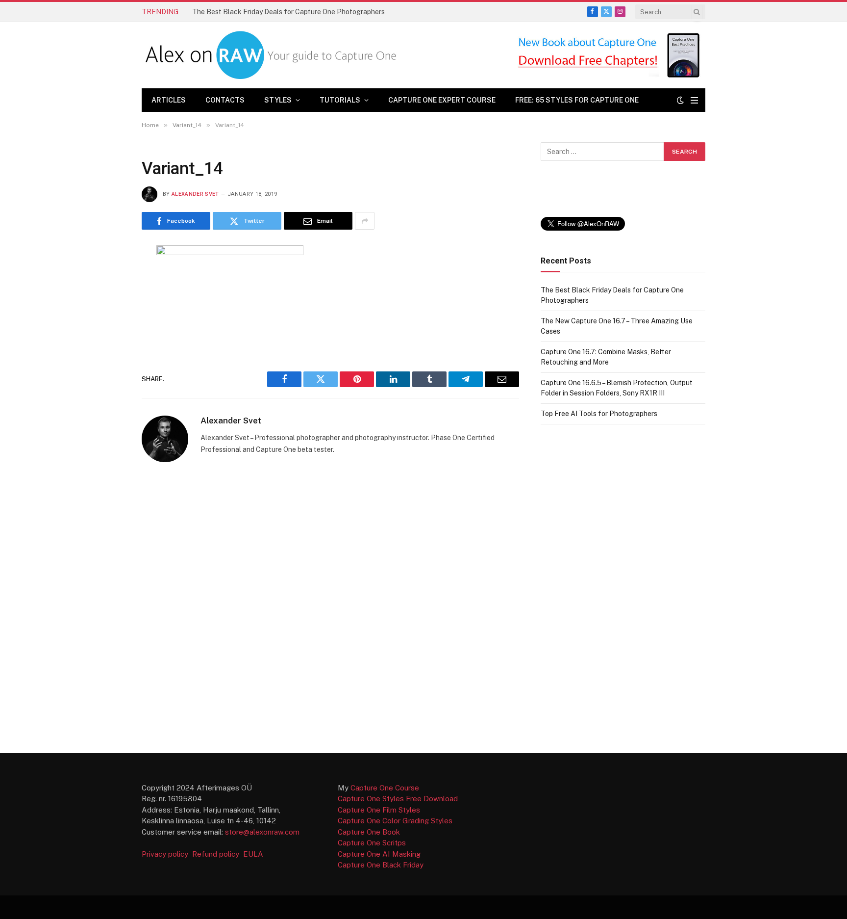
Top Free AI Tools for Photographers (599, 414)
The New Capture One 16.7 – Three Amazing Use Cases (278, 12)
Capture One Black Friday (381, 865)
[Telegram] (107, 374)
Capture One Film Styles (379, 810)
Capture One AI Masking (379, 854)
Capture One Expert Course (442, 100)
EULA (253, 854)
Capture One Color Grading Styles (395, 820)
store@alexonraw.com (262, 832)
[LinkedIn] (107, 325)
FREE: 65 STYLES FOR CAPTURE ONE (577, 100)
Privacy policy (166, 854)
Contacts (225, 100)
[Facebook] (107, 277)
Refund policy (217, 854)
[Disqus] (330, 607)
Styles (278, 100)
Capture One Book (369, 832)
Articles (168, 100)
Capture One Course (384, 788)
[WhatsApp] (107, 398)
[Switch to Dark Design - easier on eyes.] (680, 100)
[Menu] (694, 100)
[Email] (107, 350)
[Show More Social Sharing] (364, 221)
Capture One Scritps (372, 843)
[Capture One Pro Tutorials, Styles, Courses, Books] (273, 55)
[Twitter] (107, 301)
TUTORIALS (340, 100)
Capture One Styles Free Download (398, 798)
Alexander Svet (195, 194)
